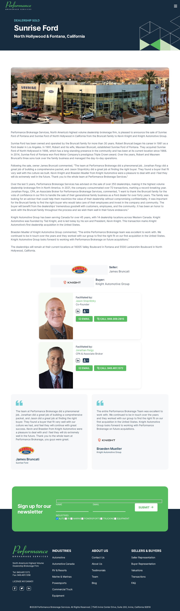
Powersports (59, 582)
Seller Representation (143, 557)
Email (86, 318)
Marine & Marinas (61, 576)
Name (59, 504)
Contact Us (98, 557)
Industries (62, 515)
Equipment (58, 595)
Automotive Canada (63, 563)
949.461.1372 (111, 368)
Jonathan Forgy (85, 350)
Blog (94, 582)
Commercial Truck (62, 589)
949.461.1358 (23, 575)
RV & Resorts (59, 570)
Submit (144, 507)
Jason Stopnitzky (86, 300)
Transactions (138, 576)
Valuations (137, 570)
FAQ (133, 582)
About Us (97, 563)
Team (95, 576)
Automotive (58, 557)
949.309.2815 (112, 318)
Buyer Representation (143, 563)
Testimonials (98, 570)
